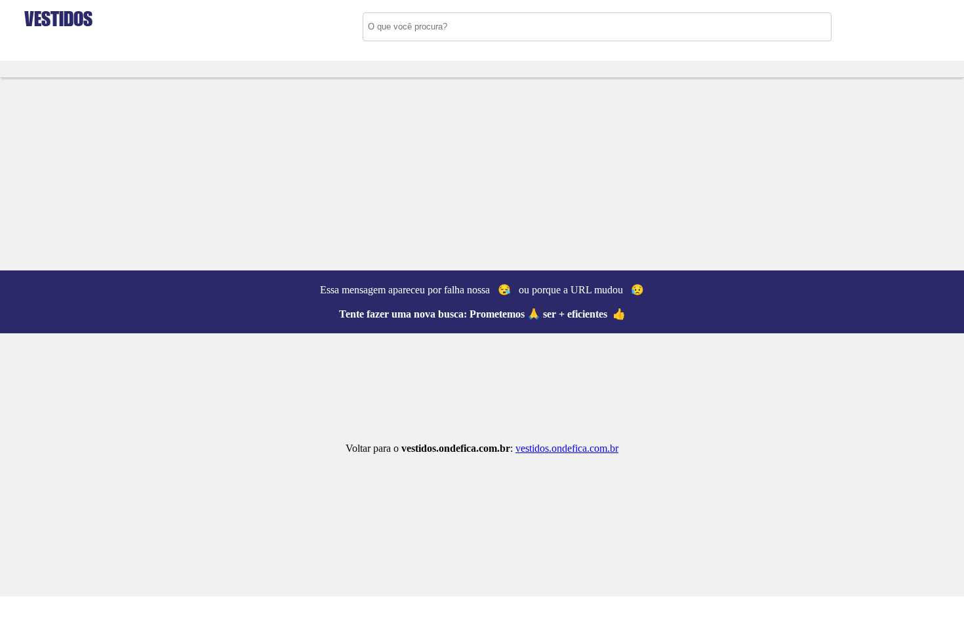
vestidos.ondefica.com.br (566, 448)
